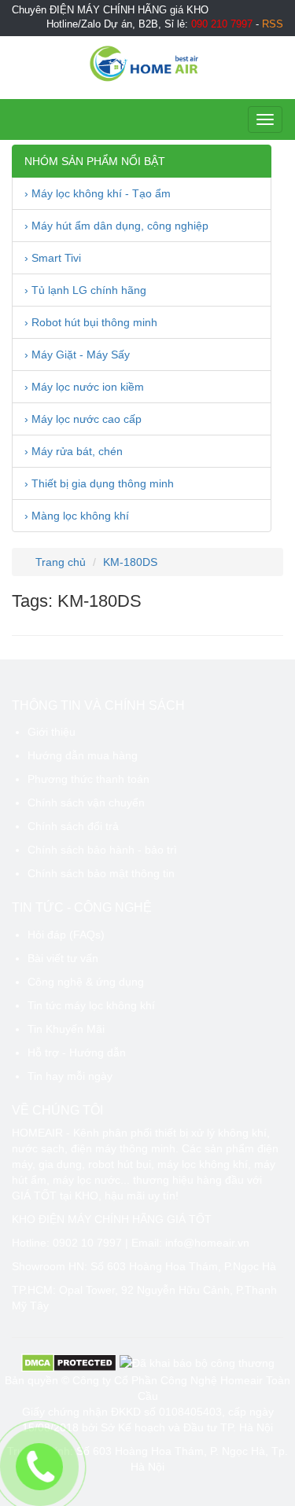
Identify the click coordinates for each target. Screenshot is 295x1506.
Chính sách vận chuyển (86, 802)
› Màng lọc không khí (76, 515)
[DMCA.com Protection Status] (68, 1362)
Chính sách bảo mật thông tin (101, 873)
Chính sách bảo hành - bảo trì (102, 849)
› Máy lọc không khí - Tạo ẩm (97, 193)
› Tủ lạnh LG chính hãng (85, 290)
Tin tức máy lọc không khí (91, 1005)
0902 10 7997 (87, 1242)
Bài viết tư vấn (63, 958)
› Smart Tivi (52, 258)
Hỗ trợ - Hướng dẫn (77, 1052)
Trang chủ (59, 562)
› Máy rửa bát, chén (73, 451)
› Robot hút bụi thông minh (90, 322)
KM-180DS (130, 562)
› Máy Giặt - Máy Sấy (77, 354)
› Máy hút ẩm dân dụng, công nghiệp (116, 225)
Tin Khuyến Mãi (66, 1029)
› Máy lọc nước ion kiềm (84, 386)
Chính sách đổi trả (73, 826)
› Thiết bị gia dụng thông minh (99, 483)
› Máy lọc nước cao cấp (83, 419)
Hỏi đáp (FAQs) (66, 934)
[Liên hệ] (39, 1467)
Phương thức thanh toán (88, 779)
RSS (272, 24)
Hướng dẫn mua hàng (83, 755)
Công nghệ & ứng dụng (86, 981)
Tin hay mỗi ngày (70, 1076)
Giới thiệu (52, 731)
